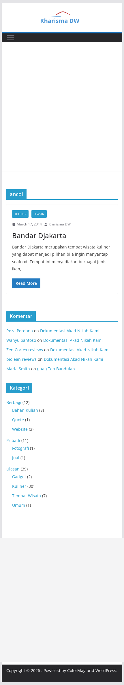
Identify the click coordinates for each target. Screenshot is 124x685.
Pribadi (13, 440)
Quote (18, 419)
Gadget (19, 476)
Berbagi (13, 402)
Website (20, 429)
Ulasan (39, 214)
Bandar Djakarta (39, 235)
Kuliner (20, 214)
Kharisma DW (60, 224)
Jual (15, 457)
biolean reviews (21, 359)
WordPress (105, 670)
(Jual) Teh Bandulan (56, 368)
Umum (18, 505)
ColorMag (76, 670)
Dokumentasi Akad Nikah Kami (69, 330)
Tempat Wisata (26, 495)
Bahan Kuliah (25, 410)
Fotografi (20, 448)
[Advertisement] (62, 107)
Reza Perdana (19, 330)
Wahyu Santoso (21, 340)
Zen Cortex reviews (24, 349)
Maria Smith (18, 368)
